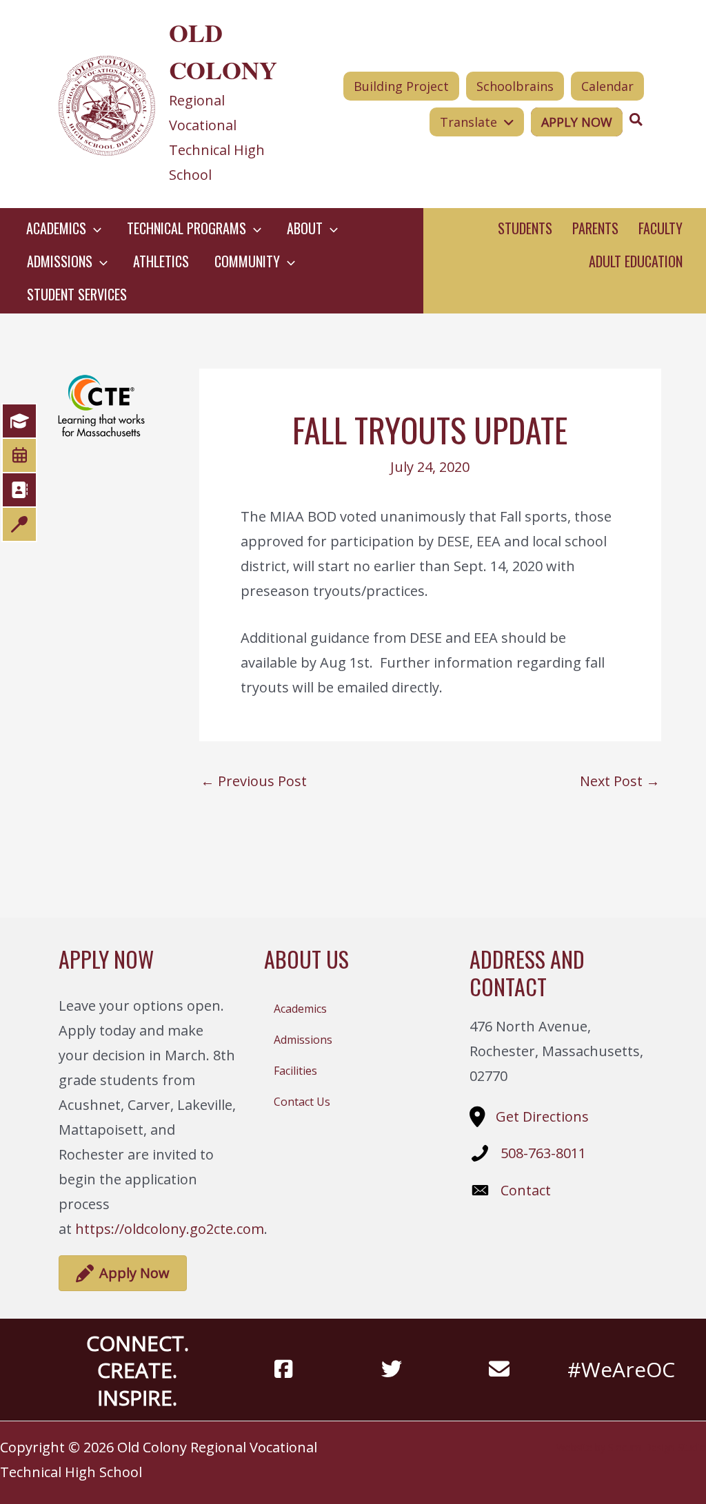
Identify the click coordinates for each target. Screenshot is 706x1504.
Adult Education (636, 261)
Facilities (295, 1070)
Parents (595, 228)
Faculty (660, 228)
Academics (300, 1008)
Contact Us (302, 1101)
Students (525, 228)
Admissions (303, 1039)
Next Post (620, 781)
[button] (93, 228)
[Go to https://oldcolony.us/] (174, 104)
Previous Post (254, 781)
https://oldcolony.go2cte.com (169, 1228)
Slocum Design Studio (657, 1447)
